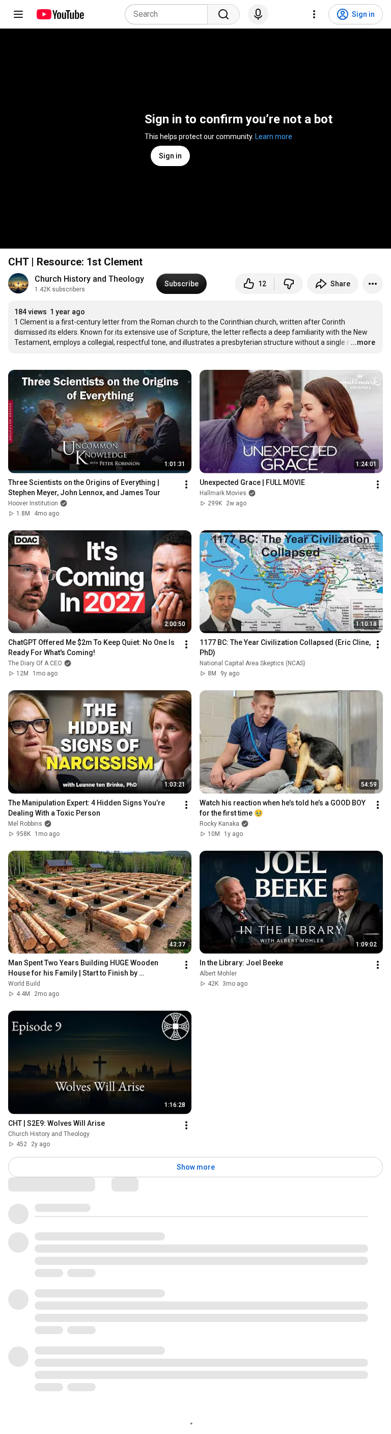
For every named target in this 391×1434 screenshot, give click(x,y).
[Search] (223, 14)
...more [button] (363, 342)
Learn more (273, 136)
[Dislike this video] (288, 284)
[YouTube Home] (60, 14)
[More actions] (372, 284)
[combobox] (169, 14)
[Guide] (18, 14)
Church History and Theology (89, 279)
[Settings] (314, 14)
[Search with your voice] (258, 14)
